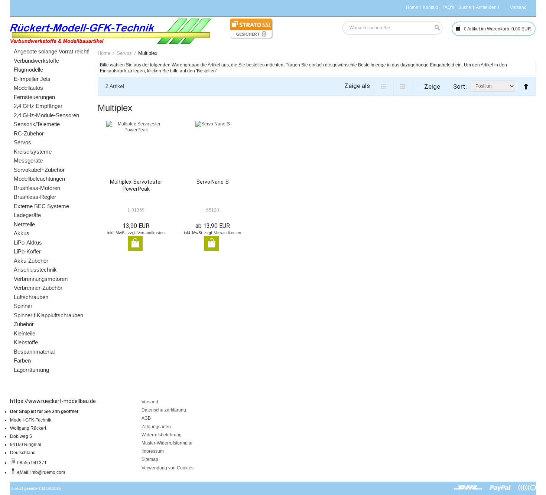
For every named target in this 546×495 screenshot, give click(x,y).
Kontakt (430, 7)
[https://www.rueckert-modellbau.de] (111, 31)
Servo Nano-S (212, 182)
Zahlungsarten (156, 426)
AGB (146, 418)
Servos (124, 53)
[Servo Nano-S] (212, 149)
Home (412, 7)
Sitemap (150, 459)
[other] (527, 488)
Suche (464, 7)
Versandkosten (151, 232)
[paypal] (500, 488)
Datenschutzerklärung (164, 410)
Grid (383, 86)
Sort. (460, 86)
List (403, 86)
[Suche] (435, 28)
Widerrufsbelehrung (162, 434)
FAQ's (448, 7)
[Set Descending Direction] (524, 83)
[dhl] (468, 488)
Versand (150, 401)
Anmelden (486, 7)
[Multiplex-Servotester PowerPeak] (136, 149)
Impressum (153, 451)
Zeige (432, 86)
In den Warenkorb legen (135, 243)
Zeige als (357, 85)
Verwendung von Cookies (168, 468)
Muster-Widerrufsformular (167, 443)
